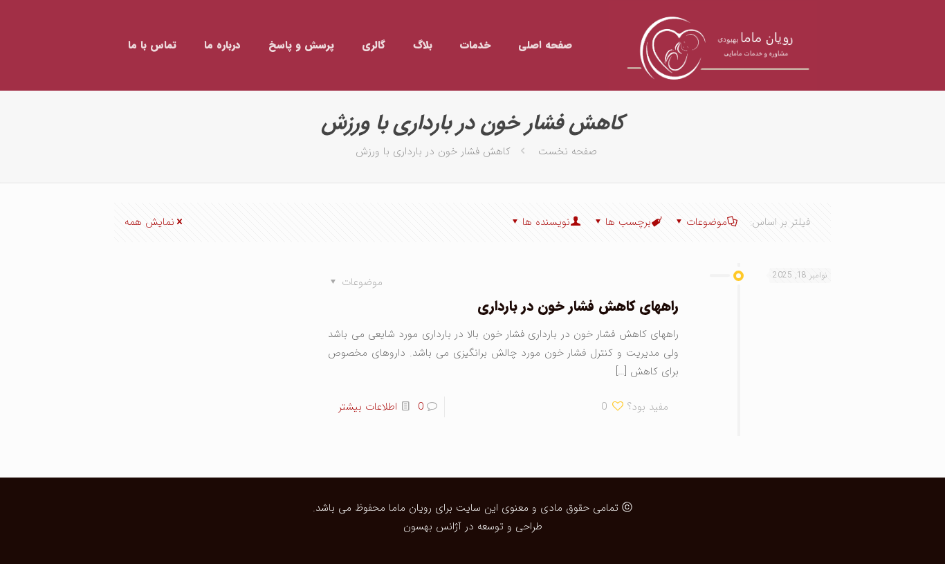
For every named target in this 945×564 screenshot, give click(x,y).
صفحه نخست (567, 151)
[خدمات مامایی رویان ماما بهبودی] (713, 45)
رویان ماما (408, 508)
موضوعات (706, 222)
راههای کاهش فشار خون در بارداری (578, 306)
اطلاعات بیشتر (367, 407)
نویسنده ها (546, 222)
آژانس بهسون (432, 526)
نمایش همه (149, 222)
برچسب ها (628, 222)
